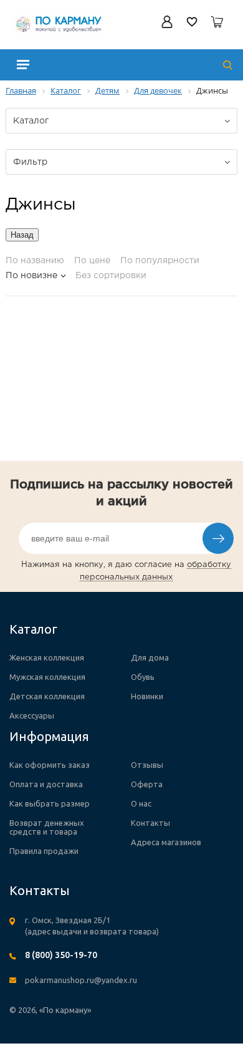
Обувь (143, 676)
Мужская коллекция (47, 676)
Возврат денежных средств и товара (46, 827)
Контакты (150, 822)
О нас (141, 803)
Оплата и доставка (46, 784)
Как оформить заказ (49, 764)
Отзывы (147, 764)
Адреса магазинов (166, 842)
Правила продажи (44, 850)
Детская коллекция (47, 696)
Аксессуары (31, 715)
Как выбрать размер (49, 803)
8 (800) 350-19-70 (61, 955)
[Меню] (23, 64)
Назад (22, 235)
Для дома (150, 657)
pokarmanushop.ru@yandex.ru (81, 980)
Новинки (147, 696)
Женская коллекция (46, 657)
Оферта (147, 784)
